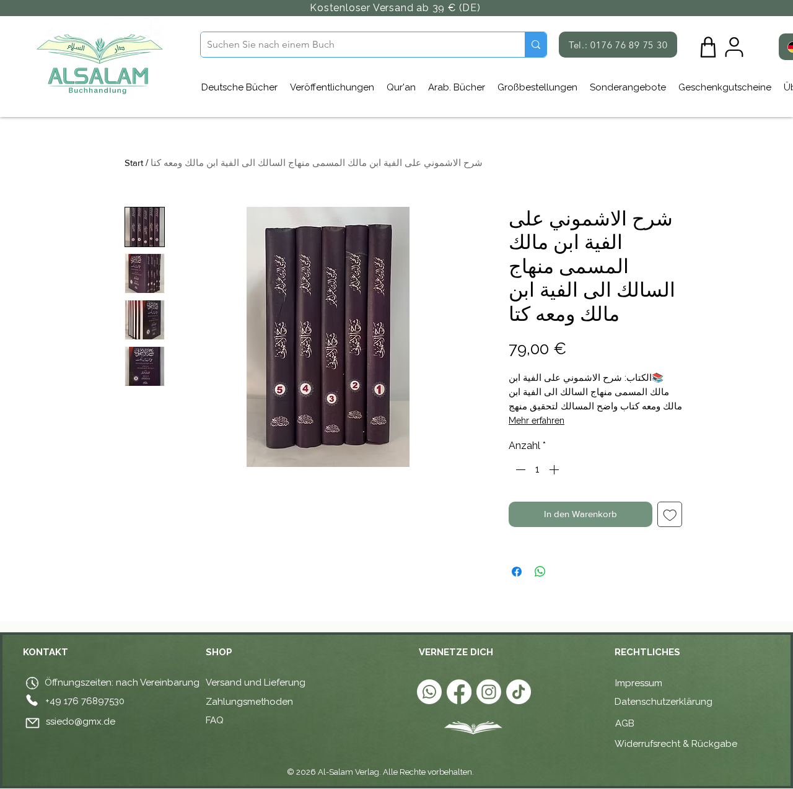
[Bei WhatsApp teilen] (540, 571)
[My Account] (734, 47)
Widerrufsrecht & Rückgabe (676, 743)
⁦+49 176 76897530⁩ (85, 701)
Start (134, 162)
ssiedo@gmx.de (80, 721)
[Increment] (555, 469)
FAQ (215, 720)
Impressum (638, 683)
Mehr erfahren (536, 420)
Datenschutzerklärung (663, 701)
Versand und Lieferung (255, 682)
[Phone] (32, 700)
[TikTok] (518, 691)
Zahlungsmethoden (249, 701)
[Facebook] (459, 691)
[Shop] (708, 47)
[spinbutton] (537, 469)
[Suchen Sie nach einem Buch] (535, 44)
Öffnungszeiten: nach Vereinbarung (120, 682)
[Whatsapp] (429, 691)
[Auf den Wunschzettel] (670, 514)
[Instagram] (488, 691)
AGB (626, 723)
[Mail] (32, 723)
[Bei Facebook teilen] (516, 571)
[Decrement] (519, 469)
